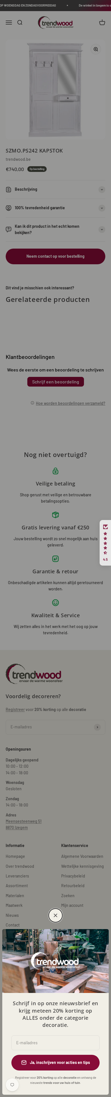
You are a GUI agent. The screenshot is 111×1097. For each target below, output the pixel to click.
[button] (105, 543)
